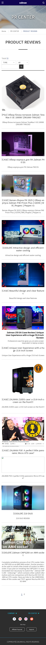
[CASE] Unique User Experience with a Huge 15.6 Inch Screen (23, 349)
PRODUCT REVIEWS (30, 31)
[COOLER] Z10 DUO (23, 513)
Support (31, 629)
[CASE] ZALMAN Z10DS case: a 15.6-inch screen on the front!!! (23, 401)
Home (4, 31)
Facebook (14, 619)
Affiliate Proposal (17, 629)
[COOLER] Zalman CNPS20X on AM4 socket (23, 554)
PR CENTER (14, 31)
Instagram (25, 619)
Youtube (20, 619)
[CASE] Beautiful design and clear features (23, 292)
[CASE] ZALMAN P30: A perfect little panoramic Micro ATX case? (23, 452)
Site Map (22, 624)
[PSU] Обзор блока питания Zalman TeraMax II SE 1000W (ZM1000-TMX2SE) (23, 116)
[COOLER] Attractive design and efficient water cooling (23, 249)
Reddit (31, 619)
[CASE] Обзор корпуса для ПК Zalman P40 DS (23, 161)
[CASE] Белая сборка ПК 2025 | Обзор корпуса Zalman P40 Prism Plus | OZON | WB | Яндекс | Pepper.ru (23, 203)
